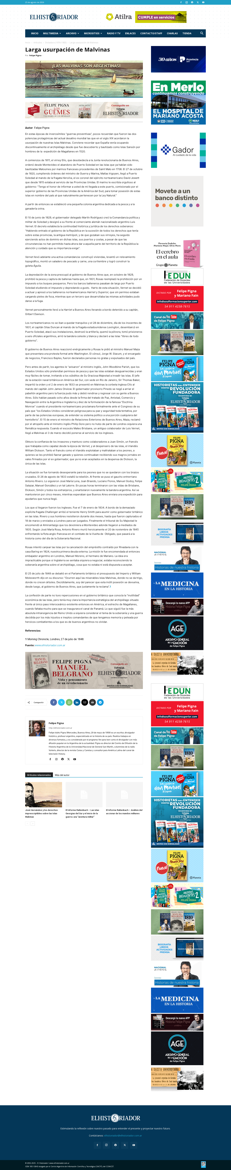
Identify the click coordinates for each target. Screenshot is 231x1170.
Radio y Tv (113, 33)
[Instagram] (186, 2)
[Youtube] (203, 2)
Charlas (172, 33)
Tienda (186, 33)
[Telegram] (100, 702)
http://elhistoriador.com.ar (60, 728)
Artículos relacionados (39, 775)
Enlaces (130, 33)
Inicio (34, 33)
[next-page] (33, 823)
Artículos (37, 42)
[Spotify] (192, 2)
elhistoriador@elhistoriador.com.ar (123, 1135)
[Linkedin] (77, 702)
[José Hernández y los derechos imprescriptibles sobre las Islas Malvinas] (43, 794)
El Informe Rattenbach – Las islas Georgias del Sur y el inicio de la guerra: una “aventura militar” (82, 813)
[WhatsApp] (69, 702)
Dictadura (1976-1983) (55, 42)
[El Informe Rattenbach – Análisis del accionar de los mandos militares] (124, 794)
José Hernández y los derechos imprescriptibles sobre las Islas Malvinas (41, 813)
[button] (202, 33)
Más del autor (62, 775)
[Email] (84, 702)
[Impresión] (92, 702)
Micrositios (91, 33)
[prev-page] (27, 823)
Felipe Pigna (35, 55)
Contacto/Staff (151, 33)
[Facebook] (180, 2)
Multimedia (50, 33)
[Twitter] (197, 2)
